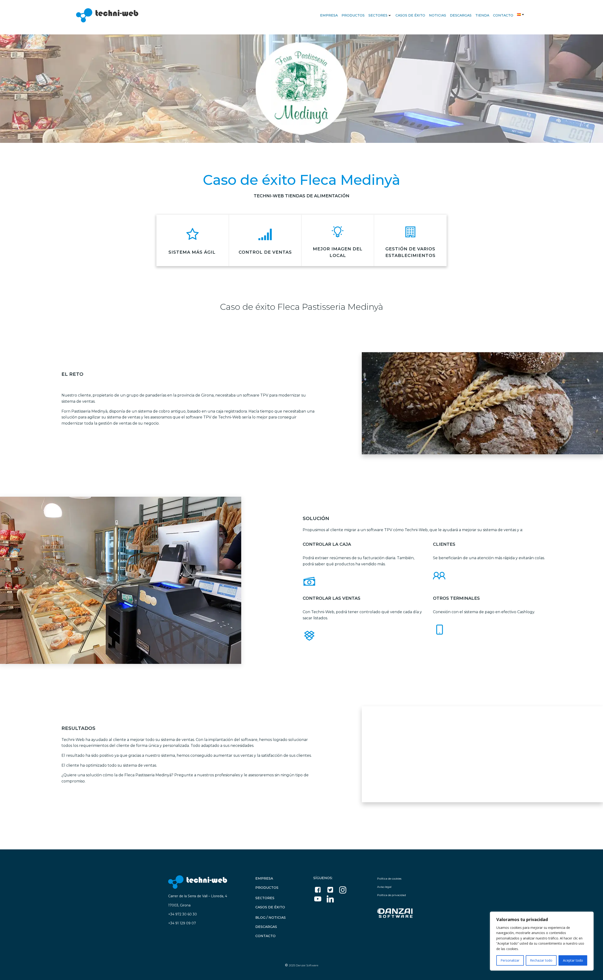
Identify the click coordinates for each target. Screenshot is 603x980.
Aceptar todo (573, 960)
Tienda (482, 15)
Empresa (329, 15)
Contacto (503, 15)
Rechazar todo (541, 960)
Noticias (437, 15)
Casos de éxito (410, 15)
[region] (542, 941)
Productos (353, 15)
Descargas (461, 15)
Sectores (377, 15)
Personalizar (510, 960)
